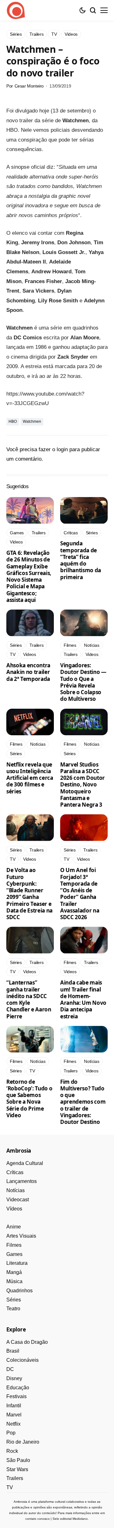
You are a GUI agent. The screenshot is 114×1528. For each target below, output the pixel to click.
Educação (17, 1387)
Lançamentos (21, 1181)
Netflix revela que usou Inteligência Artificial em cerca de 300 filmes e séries (29, 778)
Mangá (14, 1272)
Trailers (14, 1478)
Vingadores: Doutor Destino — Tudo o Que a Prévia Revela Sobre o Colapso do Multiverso (83, 682)
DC (10, 1369)
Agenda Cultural (24, 1163)
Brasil (12, 1351)
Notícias (15, 1190)
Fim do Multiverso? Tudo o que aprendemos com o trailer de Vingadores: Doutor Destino (82, 1102)
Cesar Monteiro (29, 85)
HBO (13, 421)
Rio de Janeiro (22, 1442)
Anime (13, 1226)
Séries (13, 1299)
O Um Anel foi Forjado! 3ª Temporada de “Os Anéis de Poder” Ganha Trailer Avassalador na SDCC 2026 (79, 893)
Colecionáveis (22, 1360)
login (62, 449)
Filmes (14, 1245)
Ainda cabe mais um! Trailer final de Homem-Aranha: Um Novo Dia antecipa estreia (83, 999)
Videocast (17, 1199)
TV (9, 1487)
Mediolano (80, 1518)
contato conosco (37, 1518)
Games (14, 1254)
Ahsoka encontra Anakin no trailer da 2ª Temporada (28, 672)
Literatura (17, 1263)
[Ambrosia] (15, 10)
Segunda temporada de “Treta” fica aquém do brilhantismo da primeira (80, 560)
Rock (12, 1451)
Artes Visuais (21, 1236)
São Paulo (18, 1460)
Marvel (14, 1414)
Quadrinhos (19, 1290)
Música (14, 1281)
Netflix (13, 1424)
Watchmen (32, 421)
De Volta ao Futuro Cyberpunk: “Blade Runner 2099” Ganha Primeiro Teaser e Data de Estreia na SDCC (29, 893)
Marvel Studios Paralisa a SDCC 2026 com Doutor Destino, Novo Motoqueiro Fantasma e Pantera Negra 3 (82, 785)
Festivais (16, 1396)
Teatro (13, 1308)
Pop (11, 1432)
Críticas (14, 1172)
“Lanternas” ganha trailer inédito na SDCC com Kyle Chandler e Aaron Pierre (28, 999)
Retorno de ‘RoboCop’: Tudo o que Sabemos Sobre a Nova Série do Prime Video (29, 1098)
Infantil (13, 1405)
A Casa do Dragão (27, 1342)
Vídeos (14, 1208)
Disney (14, 1378)
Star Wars (17, 1469)
